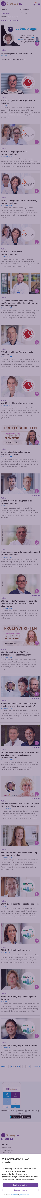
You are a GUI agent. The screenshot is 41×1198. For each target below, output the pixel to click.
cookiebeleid (14, 1195)
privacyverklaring (24, 1195)
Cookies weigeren (20, 1190)
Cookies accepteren (20, 1185)
